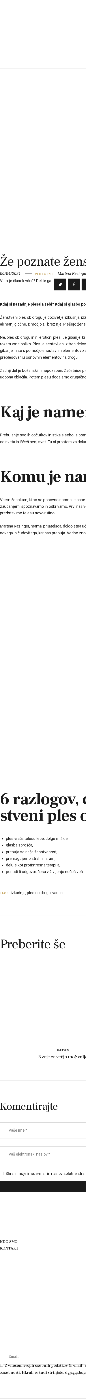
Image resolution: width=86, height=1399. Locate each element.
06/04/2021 (10, 273)
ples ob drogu (39, 892)
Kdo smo (8, 1241)
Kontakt (9, 1248)
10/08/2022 (63, 1050)
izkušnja (18, 892)
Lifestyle (45, 273)
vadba (57, 892)
